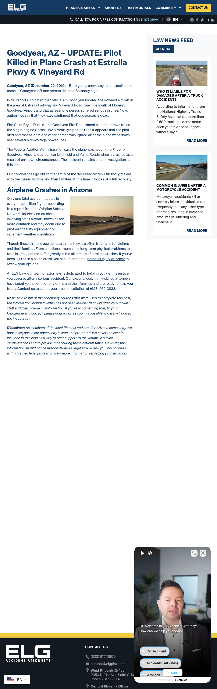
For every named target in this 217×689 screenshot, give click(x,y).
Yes (115, 355)
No (101, 355)
